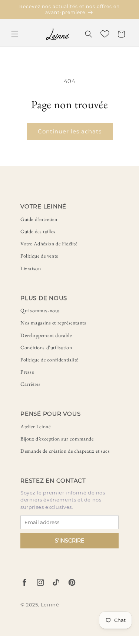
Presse (27, 371)
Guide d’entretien (38, 219)
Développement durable (46, 335)
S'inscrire (69, 540)
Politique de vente (39, 255)
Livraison (30, 268)
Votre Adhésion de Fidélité (48, 243)
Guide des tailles (37, 231)
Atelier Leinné (35, 426)
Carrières (30, 384)
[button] (15, 34)
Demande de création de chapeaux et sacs (65, 451)
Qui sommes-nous (40, 310)
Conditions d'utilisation (46, 347)
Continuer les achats (70, 131)
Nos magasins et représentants (53, 322)
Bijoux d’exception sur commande (57, 438)
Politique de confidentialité (49, 359)
